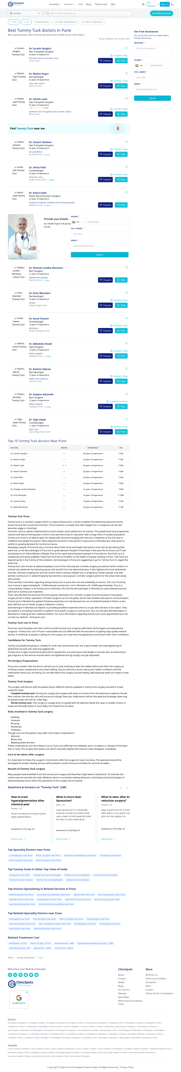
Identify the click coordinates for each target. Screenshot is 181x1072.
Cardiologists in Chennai (117, 1034)
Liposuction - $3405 (42, 948)
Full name (77, 228)
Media (121, 982)
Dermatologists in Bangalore (65, 1030)
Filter (15, 22)
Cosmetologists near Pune (20, 855)
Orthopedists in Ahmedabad (37, 1027)
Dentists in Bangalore (72, 1027)
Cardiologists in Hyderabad (96, 1034)
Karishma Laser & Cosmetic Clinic (44, 58)
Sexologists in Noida (15, 1038)
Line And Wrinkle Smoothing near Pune (56, 904)
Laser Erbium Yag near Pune (77, 899)
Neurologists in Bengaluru (108, 1038)
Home (12, 957)
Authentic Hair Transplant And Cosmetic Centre (50, 111)
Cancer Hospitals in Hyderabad (62, 1049)
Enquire (107, 60)
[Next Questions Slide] (127, 788)
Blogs (89, 4)
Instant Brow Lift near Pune (49, 899)
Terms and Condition (156, 978)
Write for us (152, 974)
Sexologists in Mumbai (136, 1034)
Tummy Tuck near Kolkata (77, 880)
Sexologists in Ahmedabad (50, 1038)
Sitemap (122, 993)
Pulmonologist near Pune (98, 919)
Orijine (32, 303)
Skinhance (33, 328)
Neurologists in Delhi (149, 1038)
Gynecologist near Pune (19, 928)
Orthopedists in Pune (115, 1023)
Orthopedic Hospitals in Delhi (18, 1052)
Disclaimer (151, 982)
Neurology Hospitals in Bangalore (142, 1052)
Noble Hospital (35, 353)
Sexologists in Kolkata (154, 1034)
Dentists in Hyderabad (105, 1027)
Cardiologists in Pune (57, 1034)
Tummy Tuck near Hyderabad (49, 880)
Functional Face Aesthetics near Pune (53, 894)
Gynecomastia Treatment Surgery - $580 (95, 943)
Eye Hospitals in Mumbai (41, 1056)
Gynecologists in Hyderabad (18, 1030)
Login (163, 4)
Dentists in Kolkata (88, 1027)
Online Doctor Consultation (159, 993)
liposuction (67, 809)
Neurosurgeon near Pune (44, 919)
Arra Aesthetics (36, 152)
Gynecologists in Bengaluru (126, 1027)
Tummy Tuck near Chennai (21, 880)
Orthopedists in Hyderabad (96, 1023)
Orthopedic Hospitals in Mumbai (136, 1049)
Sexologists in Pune (90, 1038)
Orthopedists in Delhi (153, 1023)
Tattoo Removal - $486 (64, 943)
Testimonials (101, 4)
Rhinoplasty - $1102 (18, 943)
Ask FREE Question (161, 13)
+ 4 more (46, 205)
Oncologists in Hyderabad (55, 1023)
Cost (80, 4)
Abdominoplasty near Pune (21, 894)
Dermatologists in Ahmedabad (41, 1030)
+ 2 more (46, 154)
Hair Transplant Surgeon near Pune (55, 923)
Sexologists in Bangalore (71, 1038)
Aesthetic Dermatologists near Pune (80, 855)
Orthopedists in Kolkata (16, 1027)
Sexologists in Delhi (32, 1038)
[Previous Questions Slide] (120, 788)
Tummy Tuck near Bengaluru (77, 875)
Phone (75, 216)
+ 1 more (50, 180)
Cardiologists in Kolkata (75, 1034)
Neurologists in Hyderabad (130, 1038)
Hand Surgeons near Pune (21, 860)
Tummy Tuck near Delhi (19, 875)
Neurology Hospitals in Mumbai (68, 1052)
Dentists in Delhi (56, 1027)
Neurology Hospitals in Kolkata (19, 1056)
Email (75, 240)
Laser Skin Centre (37, 83)
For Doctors (124, 989)
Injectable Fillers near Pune (21, 899)
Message (139, 43)
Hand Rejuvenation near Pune (111, 894)
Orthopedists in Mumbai (134, 1023)
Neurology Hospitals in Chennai (116, 1052)
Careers (149, 989)
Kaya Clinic (34, 429)
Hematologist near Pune (85, 923)
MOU (148, 986)
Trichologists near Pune (110, 855)
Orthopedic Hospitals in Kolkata (42, 1052)
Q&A (113, 4)
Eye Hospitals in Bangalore (80, 1056)
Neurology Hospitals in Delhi (91, 1052)
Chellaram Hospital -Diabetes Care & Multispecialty (51, 202)
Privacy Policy (127, 1067)
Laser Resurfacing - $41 (19, 948)
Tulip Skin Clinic (36, 177)
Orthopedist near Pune (19, 919)
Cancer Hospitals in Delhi (40, 1049)
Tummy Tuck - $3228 (64, 948)
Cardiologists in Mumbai (38, 1034)
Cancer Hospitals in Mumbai (18, 1049)
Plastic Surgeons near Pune (48, 855)
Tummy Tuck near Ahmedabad (47, 875)
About (121, 974)
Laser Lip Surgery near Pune (106, 899)
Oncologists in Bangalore (17, 1023)
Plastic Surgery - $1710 (40, 943)
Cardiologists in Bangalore (17, 1034)
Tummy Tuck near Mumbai (105, 875)
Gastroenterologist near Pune (22, 923)
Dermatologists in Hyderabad (130, 1030)
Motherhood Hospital (38, 277)
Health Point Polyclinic (39, 378)
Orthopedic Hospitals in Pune (160, 1049)
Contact (122, 978)
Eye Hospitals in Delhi (60, 1056)
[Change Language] (144, 4)
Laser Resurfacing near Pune (22, 904)
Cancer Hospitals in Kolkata (86, 1049)
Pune (34, 60)
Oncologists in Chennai (75, 1023)
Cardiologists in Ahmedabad (153, 1030)
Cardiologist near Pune (110, 923)
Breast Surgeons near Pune (48, 860)
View (123, 60)
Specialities (123, 997)
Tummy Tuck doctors (27, 957)
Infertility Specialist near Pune (47, 928)
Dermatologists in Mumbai (88, 1030)
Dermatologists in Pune (108, 1030)
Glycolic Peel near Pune (84, 894)
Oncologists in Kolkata (36, 1023)
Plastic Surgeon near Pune (71, 919)
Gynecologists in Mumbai (147, 1027)
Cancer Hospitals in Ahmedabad (110, 1049)
